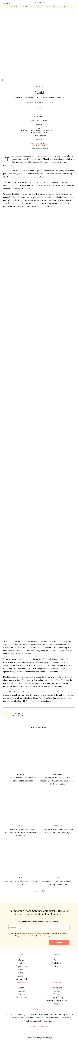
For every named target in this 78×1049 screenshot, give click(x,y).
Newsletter (21, 997)
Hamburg (21, 962)
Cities (21, 954)
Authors (21, 994)
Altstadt (8, 1014)
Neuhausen (40, 1017)
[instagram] (36, 1032)
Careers (56, 990)
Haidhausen (32, 1014)
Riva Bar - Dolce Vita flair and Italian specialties (20, 883)
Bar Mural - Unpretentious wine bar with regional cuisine (57, 883)
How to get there (40, 135)
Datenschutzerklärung (30, 936)
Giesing (21, 1014)
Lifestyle (57, 954)
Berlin (21, 959)
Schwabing (66, 1017)
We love (56, 959)
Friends (57, 994)
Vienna (21, 972)
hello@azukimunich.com (39, 143)
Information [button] (57, 982)
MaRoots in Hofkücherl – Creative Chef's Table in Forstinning (57, 831)
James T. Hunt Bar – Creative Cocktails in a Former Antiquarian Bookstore (20, 832)
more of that (40, 891)
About (21, 987)
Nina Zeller (29, 102)
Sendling (48, 1020)
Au (15, 1014)
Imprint (57, 1003)
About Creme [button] (21, 982)
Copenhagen (21, 966)
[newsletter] (47, 1032)
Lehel (53, 1014)
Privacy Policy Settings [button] (57, 1000)
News (56, 966)
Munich (21, 969)
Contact (21, 990)
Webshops (57, 962)
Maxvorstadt (13, 1017)
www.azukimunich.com (40, 148)
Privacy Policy (56, 997)
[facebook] (31, 1032)
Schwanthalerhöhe (34, 1020)
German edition (62, 6)
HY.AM (50, 1038)
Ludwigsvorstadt (65, 1014)
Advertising (57, 987)
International (21, 978)
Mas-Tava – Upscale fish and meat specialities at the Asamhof (21, 779)
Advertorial (39, 108)
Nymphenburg (52, 1017)
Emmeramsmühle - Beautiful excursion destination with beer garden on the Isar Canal (57, 780)
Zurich (21, 975)
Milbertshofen (26, 1017)
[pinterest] (41, 1032)
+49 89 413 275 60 (39, 145)
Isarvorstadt (44, 1014)
